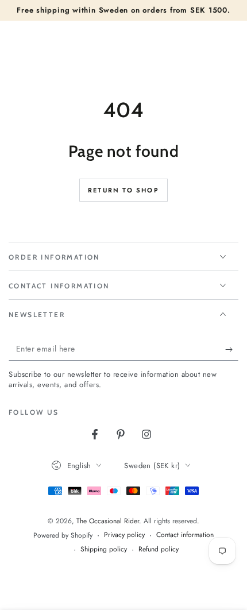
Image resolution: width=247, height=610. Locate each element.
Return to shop (123, 190)
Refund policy (158, 549)
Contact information (185, 535)
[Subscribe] (231, 349)
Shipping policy (103, 549)
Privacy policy (124, 535)
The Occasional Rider (107, 521)
